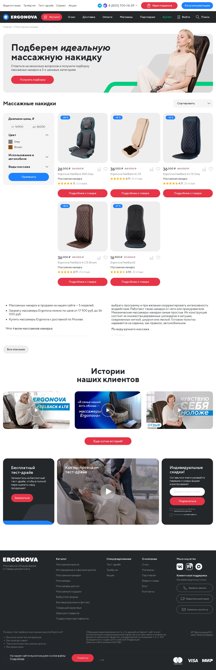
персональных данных (183, 511)
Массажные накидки (68, 575)
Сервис (61, 5)
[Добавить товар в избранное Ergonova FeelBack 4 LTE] (158, 169)
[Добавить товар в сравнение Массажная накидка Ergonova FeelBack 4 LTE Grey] (204, 169)
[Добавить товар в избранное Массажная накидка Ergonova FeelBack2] (158, 258)
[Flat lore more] (16, 349)
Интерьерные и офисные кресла (76, 570)
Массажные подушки (69, 591)
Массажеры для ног (68, 586)
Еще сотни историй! (108, 441)
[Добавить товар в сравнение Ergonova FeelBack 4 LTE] (152, 169)
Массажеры (63, 580)
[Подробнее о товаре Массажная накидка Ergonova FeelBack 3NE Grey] (82, 193)
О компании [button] (149, 559)
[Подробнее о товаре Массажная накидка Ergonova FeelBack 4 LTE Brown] (82, 282)
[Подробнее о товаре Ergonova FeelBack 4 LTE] (135, 193)
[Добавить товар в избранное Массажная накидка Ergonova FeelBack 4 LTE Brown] (106, 258)
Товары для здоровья (69, 607)
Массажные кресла (67, 564)
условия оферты (190, 514)
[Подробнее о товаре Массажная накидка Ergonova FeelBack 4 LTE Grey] (188, 193)
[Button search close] (201, 17)
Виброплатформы (67, 597)
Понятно (82, 658)
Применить (28, 176)
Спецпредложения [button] (118, 559)
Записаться (22, 498)
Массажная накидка (70, 178)
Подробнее (17, 659)
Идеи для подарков (67, 613)
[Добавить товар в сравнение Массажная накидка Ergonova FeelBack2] (152, 258)
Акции (72, 5)
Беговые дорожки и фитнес (73, 602)
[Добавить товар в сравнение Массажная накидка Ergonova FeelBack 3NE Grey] (99, 169)
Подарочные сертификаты (72, 618)
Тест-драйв (45, 5)
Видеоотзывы (12, 5)
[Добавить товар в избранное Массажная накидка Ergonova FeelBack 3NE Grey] (106, 169)
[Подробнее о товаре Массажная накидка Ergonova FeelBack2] (135, 282)
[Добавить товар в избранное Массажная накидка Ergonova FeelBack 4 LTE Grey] (211, 169)
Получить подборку (32, 79)
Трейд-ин (29, 5)
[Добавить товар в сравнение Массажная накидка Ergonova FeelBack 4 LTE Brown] (99, 258)
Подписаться (187, 501)
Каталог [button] (61, 559)
